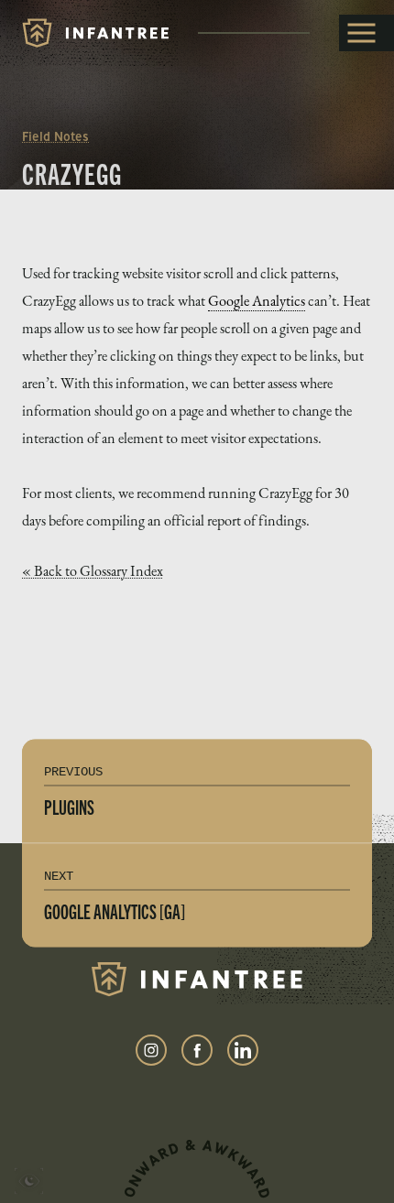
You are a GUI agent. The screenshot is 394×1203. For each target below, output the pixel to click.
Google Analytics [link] (256, 300)
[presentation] (29, 1183)
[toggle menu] (366, 33)
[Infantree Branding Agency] (95, 33)
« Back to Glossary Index (92, 570)
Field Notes (55, 136)
